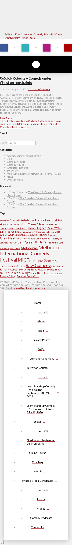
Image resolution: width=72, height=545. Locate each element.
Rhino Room (57, 266)
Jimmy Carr (57, 242)
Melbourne (29, 248)
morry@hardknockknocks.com (29, 288)
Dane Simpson (20, 228)
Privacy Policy (7, 276)
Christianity (34, 121)
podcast (3, 266)
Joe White (4, 248)
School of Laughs (41, 124)
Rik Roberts (25, 124)
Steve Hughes (39, 269)
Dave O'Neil (54, 228)
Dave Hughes (37, 228)
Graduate (52, 235)
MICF (23, 259)
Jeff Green (26, 242)
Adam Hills (4, 220)
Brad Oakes (28, 224)
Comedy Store (6, 228)
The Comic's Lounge (17, 273)
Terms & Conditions (28, 276)
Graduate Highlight (17, 167)
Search (4, 142)
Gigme (26, 235)
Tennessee (23, 127)
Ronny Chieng (24, 270)
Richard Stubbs (8, 269)
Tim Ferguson (56, 273)
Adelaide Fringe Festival (39, 220)
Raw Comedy (38, 265)
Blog (9, 158)
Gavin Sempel (15, 234)
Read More (6, 118)
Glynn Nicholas (39, 234)
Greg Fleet (8, 238)
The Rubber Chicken (40, 273)
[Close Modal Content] (2, 542)
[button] (36, 64)
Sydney (50, 269)
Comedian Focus (16, 161)
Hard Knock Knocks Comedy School (33, 238)
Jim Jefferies (48, 121)
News (10, 176)
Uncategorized (15, 179)
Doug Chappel (48, 232)
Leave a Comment (40, 89)
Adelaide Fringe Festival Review (24, 155)
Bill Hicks (5, 121)
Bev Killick (15, 225)
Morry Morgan (36, 260)
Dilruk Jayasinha (9, 231)
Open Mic (50, 260)
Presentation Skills (16, 266)
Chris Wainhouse (19, 121)
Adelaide (15, 220)
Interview (12, 170)
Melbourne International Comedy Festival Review (34, 173)
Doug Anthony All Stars (30, 232)
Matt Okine (15, 248)
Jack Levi (13, 242)
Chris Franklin (47, 224)
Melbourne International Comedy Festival (31, 253)
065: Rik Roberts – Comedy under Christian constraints (25, 80)
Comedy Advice (15, 164)
